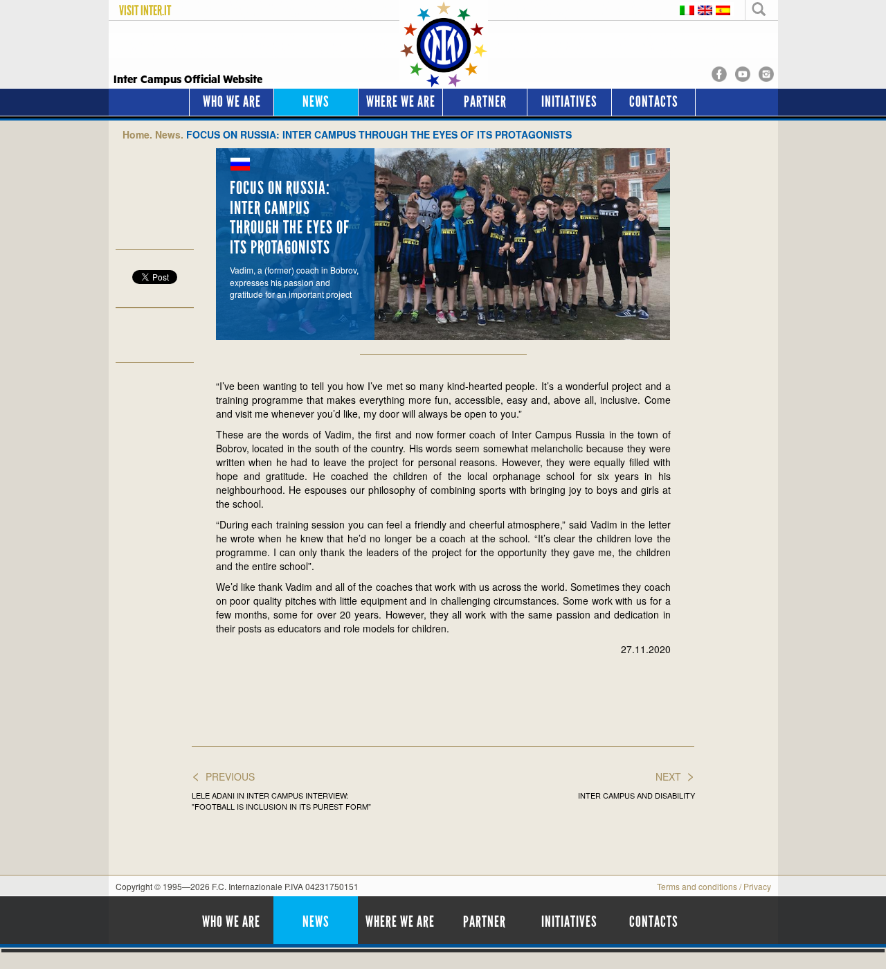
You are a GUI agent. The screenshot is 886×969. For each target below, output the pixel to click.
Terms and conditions (697, 886)
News (315, 101)
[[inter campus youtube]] (742, 73)
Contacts (653, 101)
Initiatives (569, 101)
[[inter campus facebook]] (719, 73)
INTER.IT (156, 10)
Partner (485, 101)
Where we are (400, 101)
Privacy (757, 886)
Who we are (232, 101)
